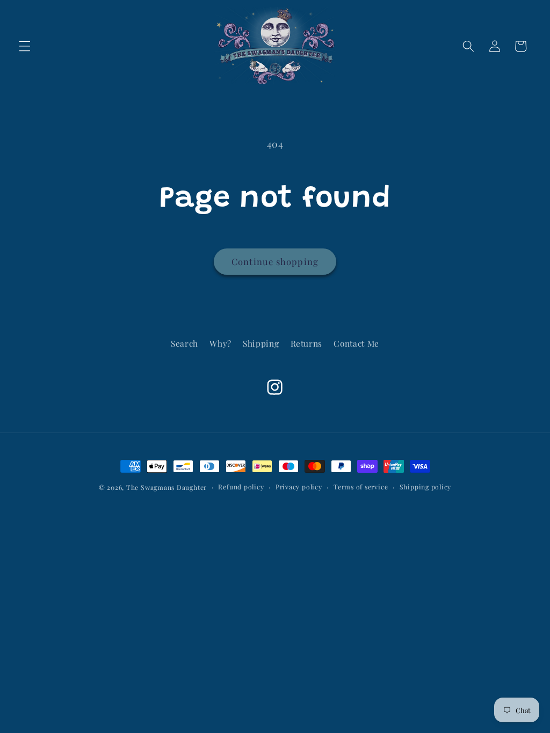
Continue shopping (275, 261)
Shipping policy (426, 486)
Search (184, 343)
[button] (25, 46)
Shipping (261, 343)
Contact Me (356, 343)
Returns (307, 343)
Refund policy (241, 486)
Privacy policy (299, 486)
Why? (220, 343)
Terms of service (361, 486)
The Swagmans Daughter (166, 487)
